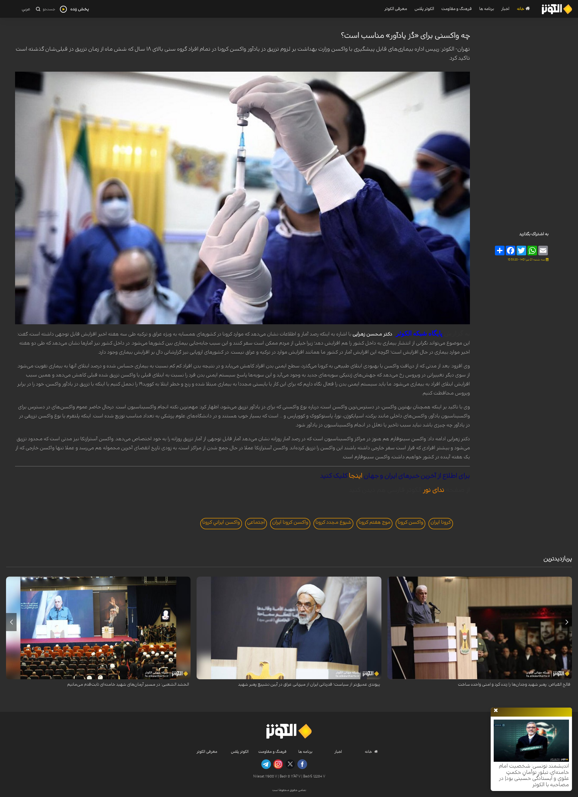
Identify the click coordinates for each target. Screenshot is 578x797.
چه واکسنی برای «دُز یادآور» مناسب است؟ (405, 35)
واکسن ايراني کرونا (221, 522)
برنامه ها (486, 9)
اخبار (505, 9)
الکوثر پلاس (424, 9)
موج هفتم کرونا (374, 522)
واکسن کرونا (410, 522)
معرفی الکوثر (395, 9)
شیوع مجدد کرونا (333, 522)
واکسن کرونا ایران (290, 522)
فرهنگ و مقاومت (456, 9)
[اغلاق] (496, 710)
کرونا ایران (440, 522)
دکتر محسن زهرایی (372, 334)
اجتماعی (256, 522)
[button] (566, 622)
